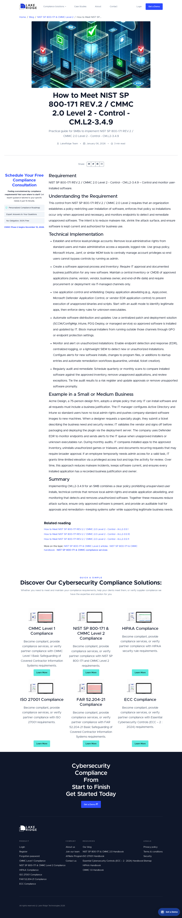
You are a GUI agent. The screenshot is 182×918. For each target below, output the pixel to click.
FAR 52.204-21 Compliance (32, 879)
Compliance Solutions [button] (53, 6)
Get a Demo (154, 7)
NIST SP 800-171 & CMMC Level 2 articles (86, 546)
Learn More (41, 673)
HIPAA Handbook (92, 865)
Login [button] (139, 7)
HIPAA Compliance (29, 870)
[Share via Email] (102, 164)
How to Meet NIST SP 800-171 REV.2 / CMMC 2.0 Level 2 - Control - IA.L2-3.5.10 (87, 534)
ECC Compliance (27, 884)
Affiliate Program (74, 856)
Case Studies (80, 6)
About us (70, 847)
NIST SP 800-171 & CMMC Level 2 (55, 17)
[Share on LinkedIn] (89, 164)
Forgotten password (29, 856)
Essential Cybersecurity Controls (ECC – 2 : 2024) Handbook (113, 861)
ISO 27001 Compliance (30, 875)
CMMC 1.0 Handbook (93, 870)
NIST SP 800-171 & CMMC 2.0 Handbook (103, 852)
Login (22, 847)
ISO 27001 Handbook (93, 856)
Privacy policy (150, 847)
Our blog (87, 847)
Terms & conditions (153, 852)
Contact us (71, 861)
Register (23, 852)
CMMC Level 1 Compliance (32, 861)
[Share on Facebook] (97, 164)
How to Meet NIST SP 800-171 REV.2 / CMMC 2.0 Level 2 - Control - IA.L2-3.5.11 (86, 539)
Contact (113, 6)
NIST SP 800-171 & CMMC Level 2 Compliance (42, 865)
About (98, 6)
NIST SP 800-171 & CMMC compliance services (82, 550)
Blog (31, 17)
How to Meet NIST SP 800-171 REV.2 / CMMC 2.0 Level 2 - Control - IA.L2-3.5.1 (86, 529)
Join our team (73, 852)
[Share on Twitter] (93, 164)
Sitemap (147, 861)
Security (147, 856)
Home (22, 17)
